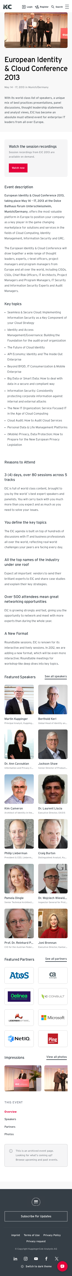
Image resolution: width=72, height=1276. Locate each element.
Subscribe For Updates (36, 1216)
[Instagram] (25, 1258)
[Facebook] (46, 1258)
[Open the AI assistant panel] (62, 1266)
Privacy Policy (52, 1235)
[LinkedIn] (15, 1258)
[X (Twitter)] (56, 1258)
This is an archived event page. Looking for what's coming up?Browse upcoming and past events (36, 1155)
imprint (15, 1235)
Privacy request (36, 1241)
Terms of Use (32, 1235)
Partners (9, 1126)
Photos (9, 1134)
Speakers (10, 1119)
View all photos (56, 1056)
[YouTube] (36, 1258)
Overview (10, 1111)
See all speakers (56, 676)
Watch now (18, 168)
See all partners (56, 958)
